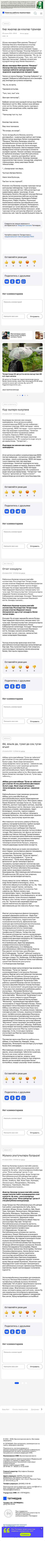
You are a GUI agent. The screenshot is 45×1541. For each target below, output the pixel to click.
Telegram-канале (24, 225)
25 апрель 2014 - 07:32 (9, 573)
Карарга (25, 1534)
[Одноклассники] (12, 281)
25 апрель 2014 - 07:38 (9, 414)
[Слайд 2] (20, 395)
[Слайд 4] (25, 395)
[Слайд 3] (22, 395)
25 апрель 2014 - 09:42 (9, 33)
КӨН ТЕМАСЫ (8, 563)
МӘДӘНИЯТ (7, 1150)
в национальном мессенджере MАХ (19, 236)
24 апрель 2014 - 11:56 (9, 751)
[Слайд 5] (27, 395)
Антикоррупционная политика (15, 1525)
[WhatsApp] (23, 281)
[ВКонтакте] (7, 281)
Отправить (34, 316)
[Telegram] (18, 281)
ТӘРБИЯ (6, 24)
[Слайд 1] (17, 395)
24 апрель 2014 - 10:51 (9, 1159)
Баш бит (5, 1409)
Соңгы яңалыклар (20, 1409)
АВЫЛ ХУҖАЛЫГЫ (10, 404)
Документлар (37, 1409)
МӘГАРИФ (7, 738)
